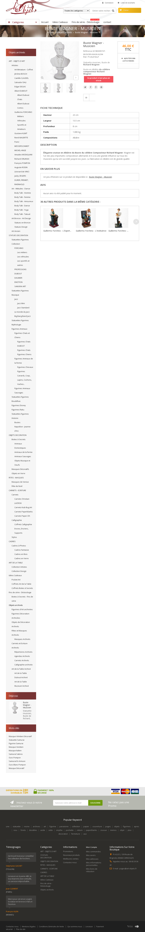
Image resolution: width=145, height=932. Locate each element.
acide (42, 830)
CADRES (12, 541)
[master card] (137, 926)
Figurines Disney (19, 405)
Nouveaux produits (71, 855)
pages (108, 826)
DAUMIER (18, 278)
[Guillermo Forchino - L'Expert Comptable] (58, 218)
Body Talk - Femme (22, 197)
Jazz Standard (23, 307)
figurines (127, 826)
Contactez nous (12, 926)
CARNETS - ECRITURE (17, 490)
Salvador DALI (20, 82)
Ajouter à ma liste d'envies (129, 59)
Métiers (20, 116)
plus (129, 830)
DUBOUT (18, 273)
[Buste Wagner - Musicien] (45, 88)
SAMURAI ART (20, 286)
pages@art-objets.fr (128, 868)
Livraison (89, 926)
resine (26, 826)
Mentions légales (28, 926)
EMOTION (18, 282)
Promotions (68, 851)
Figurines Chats (23, 350)
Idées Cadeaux (15, 575)
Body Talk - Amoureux (23, 201)
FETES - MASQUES (16, 477)
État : (85, 57)
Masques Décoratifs (20, 469)
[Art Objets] (21, 8)
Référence (87, 51)
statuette (17, 826)
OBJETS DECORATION (17, 435)
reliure (80, 830)
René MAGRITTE (21, 137)
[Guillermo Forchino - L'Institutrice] (91, 218)
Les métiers (22, 252)
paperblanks (91, 830)
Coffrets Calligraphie (23, 524)
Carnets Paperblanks (23, 511)
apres (136, 826)
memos (113, 830)
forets (23, 830)
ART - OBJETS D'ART (17, 61)
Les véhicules (23, 256)
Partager (91, 87)
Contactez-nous (70, 862)
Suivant (75, 77)
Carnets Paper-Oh (22, 516)
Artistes (15, 65)
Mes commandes (93, 851)
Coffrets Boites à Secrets (22, 588)
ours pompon (15, 757)
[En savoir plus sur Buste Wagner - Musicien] (15, 708)
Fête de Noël (17, 486)
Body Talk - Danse (22, 205)
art (45, 826)
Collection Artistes (19, 567)
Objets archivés (16, 605)
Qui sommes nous (74, 926)
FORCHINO (18, 248)
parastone (64, 826)
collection (76, 826)
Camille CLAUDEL (21, 78)
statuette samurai (16, 740)
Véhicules (21, 120)
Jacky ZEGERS (20, 176)
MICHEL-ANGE (20, 150)
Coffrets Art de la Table (21, 584)
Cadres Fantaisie (21, 550)
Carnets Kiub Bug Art (23, 507)
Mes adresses (92, 859)
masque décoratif (16, 768)
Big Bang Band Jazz (22, 316)
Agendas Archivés (22, 656)
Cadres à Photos (19, 545)
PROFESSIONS (20, 269)
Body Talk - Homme (22, 193)
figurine (52, 826)
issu (15, 830)
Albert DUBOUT (20, 91)
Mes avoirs (91, 855)
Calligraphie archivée (23, 664)
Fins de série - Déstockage (20, 592)
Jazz (16, 299)
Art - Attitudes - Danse (21, 188)
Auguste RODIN (20, 167)
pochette (69, 830)
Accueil (50, 32)
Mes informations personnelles (93, 863)
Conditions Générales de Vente (51, 926)
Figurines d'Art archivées (22, 609)
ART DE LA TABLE (16, 562)
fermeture (75, 834)
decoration (63, 834)
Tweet (85, 87)
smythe (59, 830)
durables (33, 830)
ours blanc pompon (17, 764)
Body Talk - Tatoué (22, 214)
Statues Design (20, 227)
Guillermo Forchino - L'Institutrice (91, 230)
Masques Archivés (22, 639)
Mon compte (91, 847)
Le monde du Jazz (22, 312)
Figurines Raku (18, 409)
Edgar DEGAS (20, 86)
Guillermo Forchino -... (118, 230)
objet (122, 830)
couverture (97, 826)
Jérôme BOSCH (20, 74)
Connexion (109, 3)
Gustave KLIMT (20, 133)
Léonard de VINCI (21, 171)
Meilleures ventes (71, 858)
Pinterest (101, 87)
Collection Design (19, 571)
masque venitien (16, 747)
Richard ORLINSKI (21, 159)
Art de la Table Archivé (21, 669)
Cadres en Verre (21, 558)
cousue (103, 830)
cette (50, 830)
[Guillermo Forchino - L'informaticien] (124, 218)
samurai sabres (16, 754)
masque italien (15, 750)
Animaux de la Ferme (23, 452)
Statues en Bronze (22, 222)
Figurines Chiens (24, 354)
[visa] (130, 926)
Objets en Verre (18, 473)
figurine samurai (16, 743)
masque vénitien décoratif (20, 736)
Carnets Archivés (21, 660)
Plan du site (20, 929)
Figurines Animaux (19, 329)
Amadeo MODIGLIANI (23, 154)
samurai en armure (17, 761)
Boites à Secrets (18, 439)
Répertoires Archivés (23, 652)
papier (86, 826)
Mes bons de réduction (91, 870)
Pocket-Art (16, 579)
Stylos (14, 537)
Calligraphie (17, 520)
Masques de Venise (20, 482)
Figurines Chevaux (25, 367)
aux (85, 834)
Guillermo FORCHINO (23, 112)
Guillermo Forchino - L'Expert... (57, 230)
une (7, 826)
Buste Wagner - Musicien (27, 705)
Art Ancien (16, 231)
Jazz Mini (21, 303)
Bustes (17, 422)
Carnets (15, 494)
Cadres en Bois (20, 554)
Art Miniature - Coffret (23, 69)
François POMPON (22, 163)
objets (117, 826)
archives (36, 826)
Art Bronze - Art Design (21, 218)
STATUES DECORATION (18, 235)
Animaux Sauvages (22, 456)
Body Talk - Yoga (21, 210)
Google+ (96, 87)
